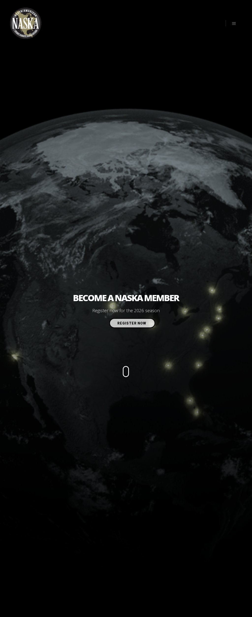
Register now (132, 323)
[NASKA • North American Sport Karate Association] (26, 23)
